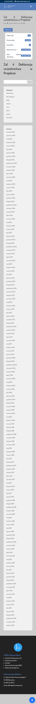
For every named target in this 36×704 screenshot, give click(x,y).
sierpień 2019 (10, 410)
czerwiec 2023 (10, 260)
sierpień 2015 (10, 549)
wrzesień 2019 (10, 406)
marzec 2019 (10, 424)
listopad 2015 (10, 538)
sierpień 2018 (10, 441)
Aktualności (9, 93)
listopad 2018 (10, 431)
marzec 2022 (10, 309)
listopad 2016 (10, 504)
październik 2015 (11, 542)
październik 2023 (11, 247)
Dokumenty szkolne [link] (11, 660)
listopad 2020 (10, 361)
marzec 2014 (10, 604)
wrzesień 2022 (10, 292)
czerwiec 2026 (10, 135)
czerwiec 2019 (10, 413)
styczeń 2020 (10, 396)
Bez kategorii (10, 97)
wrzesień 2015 (10, 545)
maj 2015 (9, 559)
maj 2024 (9, 222)
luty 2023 (9, 274)
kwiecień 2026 (10, 142)
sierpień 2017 (10, 472)
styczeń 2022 (10, 316)
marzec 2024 (10, 229)
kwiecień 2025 (10, 184)
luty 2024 (9, 233)
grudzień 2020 (10, 358)
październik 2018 (11, 434)
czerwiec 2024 (10, 219)
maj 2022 (9, 302)
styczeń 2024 (10, 236)
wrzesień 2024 (10, 208)
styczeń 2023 (10, 278)
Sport (8, 110)
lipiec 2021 (9, 337)
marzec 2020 (10, 389)
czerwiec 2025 (10, 177)
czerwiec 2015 (10, 556)
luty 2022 (9, 313)
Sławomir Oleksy (12, 23)
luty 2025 (9, 191)
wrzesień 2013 (10, 622)
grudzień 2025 (10, 156)
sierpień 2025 (10, 170)
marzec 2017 (10, 490)
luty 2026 (9, 149)
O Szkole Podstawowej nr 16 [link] (13, 658)
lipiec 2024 (9, 215)
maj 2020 (9, 382)
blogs (8, 100)
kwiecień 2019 (10, 420)
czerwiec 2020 (10, 379)
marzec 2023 (10, 271)
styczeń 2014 (10, 611)
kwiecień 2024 (10, 226)
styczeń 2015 (10, 573)
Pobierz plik (8, 30)
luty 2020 (9, 392)
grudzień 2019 (10, 399)
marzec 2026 (10, 146)
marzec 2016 (10, 524)
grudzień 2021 (10, 319)
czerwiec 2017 (10, 479)
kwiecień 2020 (10, 386)
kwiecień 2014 (10, 601)
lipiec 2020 (9, 375)
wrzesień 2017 (10, 469)
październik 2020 (11, 365)
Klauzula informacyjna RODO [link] (13, 665)
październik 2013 (11, 618)
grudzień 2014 (10, 577)
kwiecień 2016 (10, 521)
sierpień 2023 (10, 254)
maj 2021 (9, 344)
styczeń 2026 (10, 153)
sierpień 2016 (10, 511)
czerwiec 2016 (10, 514)
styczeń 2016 (10, 531)
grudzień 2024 (10, 198)
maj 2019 (9, 417)
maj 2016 (9, 518)
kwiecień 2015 (10, 563)
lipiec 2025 (9, 174)
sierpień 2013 (10, 625)
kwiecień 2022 (10, 306)
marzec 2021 (10, 351)
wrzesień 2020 (10, 368)
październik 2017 (11, 465)
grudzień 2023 (10, 240)
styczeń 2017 (10, 497)
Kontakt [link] (7, 663)
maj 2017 (9, 483)
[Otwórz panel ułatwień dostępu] (32, 700)
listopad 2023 (10, 243)
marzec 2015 (10, 566)
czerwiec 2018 (10, 445)
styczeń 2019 (10, 427)
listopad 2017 (10, 462)
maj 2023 (9, 264)
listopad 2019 (10, 403)
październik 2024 (11, 205)
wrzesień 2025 (10, 167)
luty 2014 (9, 608)
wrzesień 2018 (10, 438)
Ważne (8, 114)
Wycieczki (9, 117)
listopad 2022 (10, 285)
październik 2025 (11, 163)
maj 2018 (9, 448)
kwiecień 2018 (10, 452)
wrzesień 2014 (10, 587)
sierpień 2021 (10, 333)
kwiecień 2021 (10, 347)
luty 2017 (9, 493)
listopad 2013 (10, 615)
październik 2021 (11, 326)
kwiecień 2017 (10, 486)
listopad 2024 (10, 201)
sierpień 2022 (10, 295)
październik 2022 (11, 288)
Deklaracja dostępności (12, 668)
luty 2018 (9, 459)
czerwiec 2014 (10, 594)
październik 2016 (11, 507)
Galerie (8, 104)
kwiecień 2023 (10, 267)
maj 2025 (9, 181)
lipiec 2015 (9, 552)
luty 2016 (9, 528)
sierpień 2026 (10, 132)
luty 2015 (9, 570)
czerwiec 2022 (10, 299)
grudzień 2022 (10, 281)
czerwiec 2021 (10, 340)
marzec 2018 (10, 455)
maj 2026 (9, 139)
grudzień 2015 (10, 535)
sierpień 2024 (10, 212)
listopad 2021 (10, 323)
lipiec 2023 (9, 257)
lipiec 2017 (9, 476)
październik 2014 (11, 584)
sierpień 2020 (10, 372)
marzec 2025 (10, 187)
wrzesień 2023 (10, 250)
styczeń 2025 (10, 194)
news (8, 107)
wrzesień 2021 (10, 330)
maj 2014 (9, 597)
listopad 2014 (10, 580)
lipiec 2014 (9, 591)
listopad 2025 (10, 160)
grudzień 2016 (10, 500)
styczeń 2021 (10, 354)
